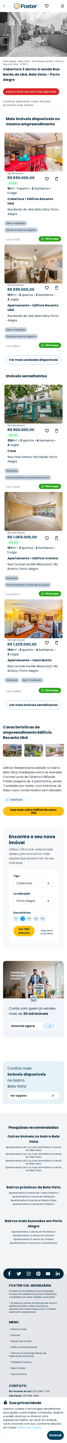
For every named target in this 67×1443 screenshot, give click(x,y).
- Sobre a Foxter (18, 1329)
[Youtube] (48, 1273)
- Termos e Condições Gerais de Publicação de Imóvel (27, 1355)
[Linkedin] (57, 1273)
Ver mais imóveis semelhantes (33, 705)
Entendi (55, 1435)
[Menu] (62, 5)
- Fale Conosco (18, 1374)
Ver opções (18, 1095)
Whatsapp (52, 238)
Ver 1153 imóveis (24, 931)
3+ (29, 918)
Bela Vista (24, 61)
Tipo (16, 876)
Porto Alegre (9, 61)
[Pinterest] (38, 1273)
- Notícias (14, 1335)
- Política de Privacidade (23, 1347)
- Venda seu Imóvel (20, 1341)
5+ (42, 918)
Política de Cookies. (29, 1427)
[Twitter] (19, 1273)
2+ (22, 918)
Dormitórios (22, 913)
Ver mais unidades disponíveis (33, 360)
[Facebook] (9, 1273)
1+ (16, 918)
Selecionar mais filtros (46, 932)
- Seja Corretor (17, 1368)
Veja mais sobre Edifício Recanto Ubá (33, 811)
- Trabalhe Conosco (20, 1362)
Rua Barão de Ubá (42, 61)
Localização (21, 893)
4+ (36, 918)
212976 (24, 64)
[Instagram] (28, 1273)
